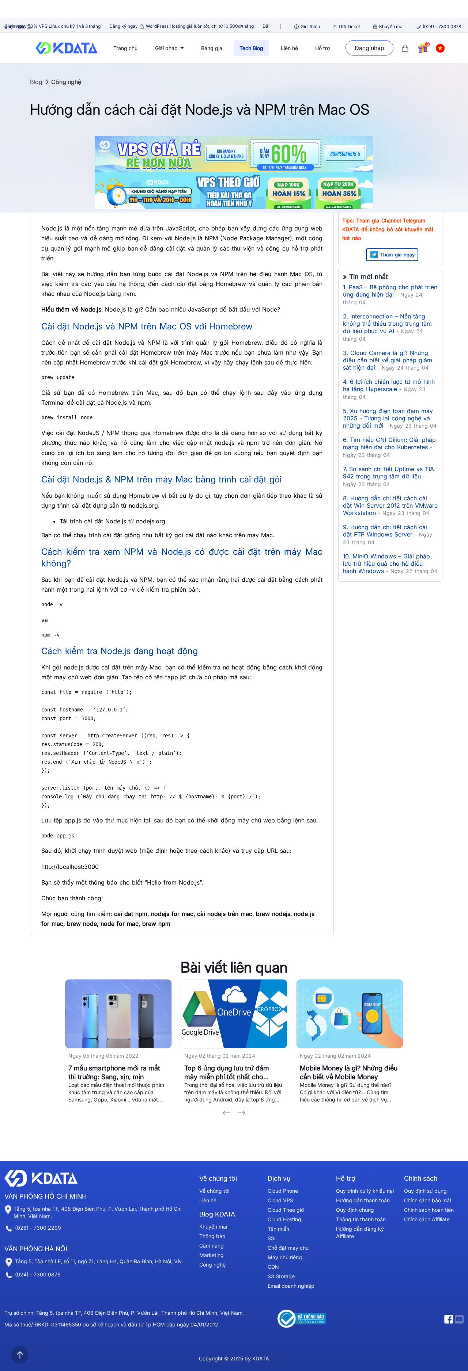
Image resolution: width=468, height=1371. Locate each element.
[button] (226, 1113)
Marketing (211, 1255)
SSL (272, 1238)
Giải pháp (167, 48)
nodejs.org (150, 521)
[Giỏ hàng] (405, 48)
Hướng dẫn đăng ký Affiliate (360, 1232)
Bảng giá (211, 48)
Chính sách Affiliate (427, 1219)
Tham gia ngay (397, 254)
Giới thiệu (310, 26)
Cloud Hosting (284, 1219)
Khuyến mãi (391, 26)
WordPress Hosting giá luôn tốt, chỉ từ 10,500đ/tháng (137, 26)
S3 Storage (281, 1276)
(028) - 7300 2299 (38, 1228)
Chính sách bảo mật (428, 1200)
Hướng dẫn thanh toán (363, 1200)
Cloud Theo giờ (286, 1210)
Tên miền (278, 1229)
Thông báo (212, 1236)
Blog (36, 81)
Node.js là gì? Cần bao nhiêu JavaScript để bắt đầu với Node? (192, 309)
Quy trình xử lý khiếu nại (365, 1191)
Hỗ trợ (322, 48)
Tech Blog (251, 48)
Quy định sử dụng (425, 1191)
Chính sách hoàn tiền (429, 1210)
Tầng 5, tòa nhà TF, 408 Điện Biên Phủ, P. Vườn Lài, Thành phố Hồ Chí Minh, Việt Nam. (97, 1212)
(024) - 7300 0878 (442, 26)
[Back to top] (20, 1355)
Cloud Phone (283, 1191)
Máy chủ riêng (285, 1257)
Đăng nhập (369, 47)
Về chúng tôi (214, 1191)
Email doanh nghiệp (291, 1286)
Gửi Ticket (349, 26)
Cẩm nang (211, 1245)
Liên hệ (289, 48)
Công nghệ (66, 81)
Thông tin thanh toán (361, 1219)
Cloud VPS (280, 1200)
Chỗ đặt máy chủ (288, 1248)
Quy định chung (355, 1210)
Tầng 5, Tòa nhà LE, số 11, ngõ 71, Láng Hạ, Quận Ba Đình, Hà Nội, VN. (99, 1261)
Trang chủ (125, 48)
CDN (273, 1267)
